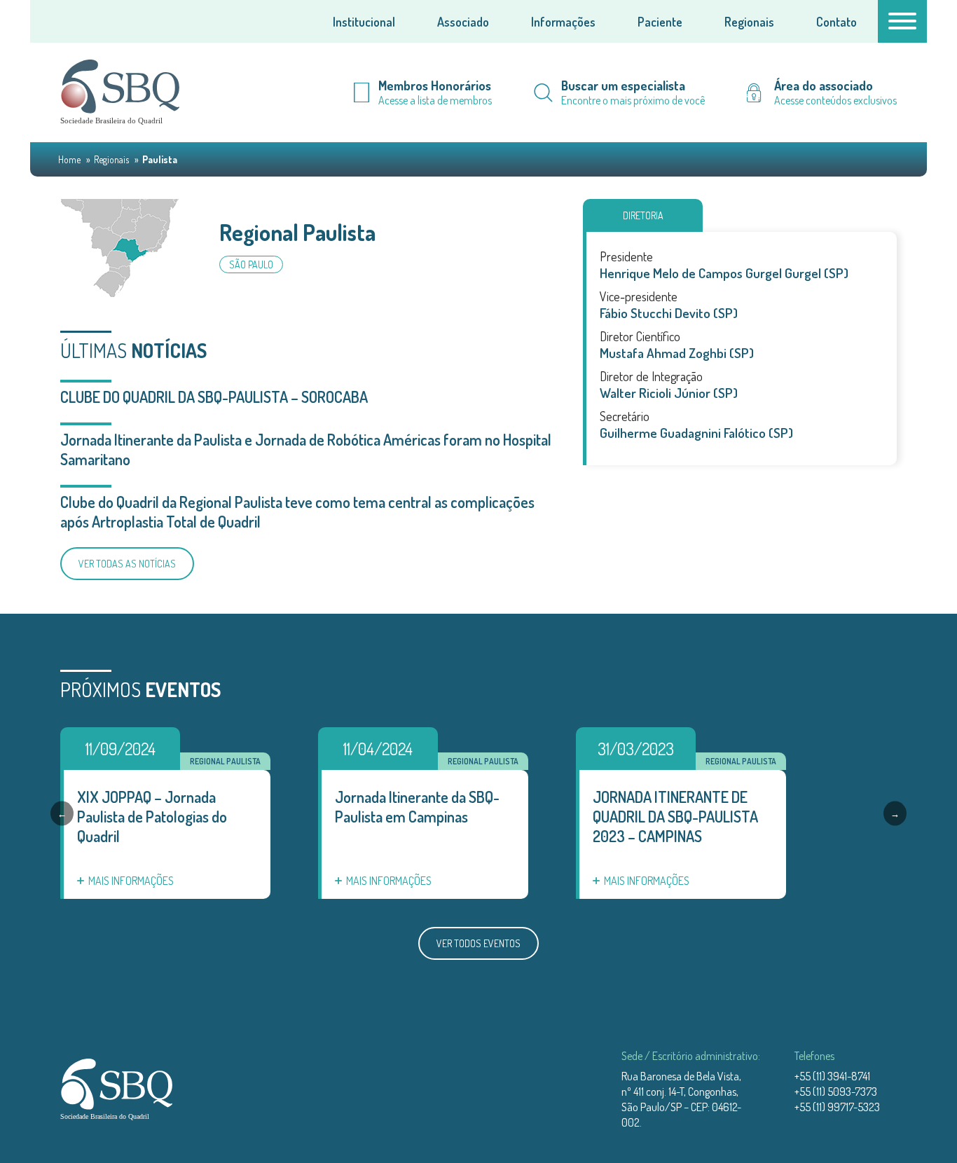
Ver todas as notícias (127, 564)
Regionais (749, 21)
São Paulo (251, 264)
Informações (563, 21)
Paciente (660, 21)
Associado (463, 21)
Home (70, 159)
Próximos (140, 689)
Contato (836, 21)
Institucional (364, 21)
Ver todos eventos (478, 943)
